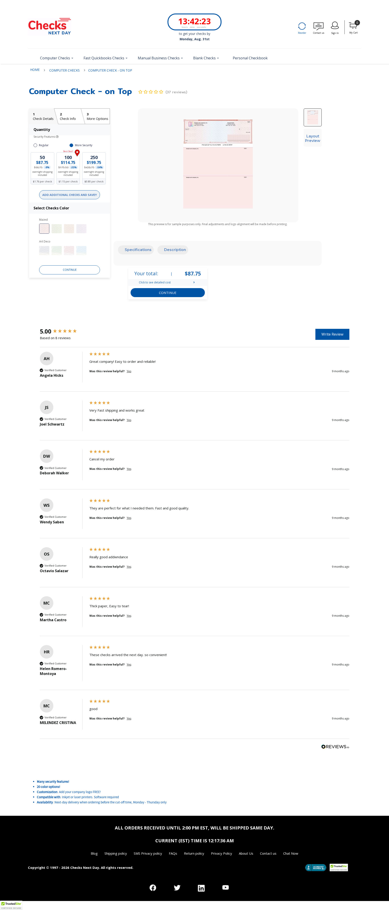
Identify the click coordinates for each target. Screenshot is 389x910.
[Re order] (302, 26)
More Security (83, 145)
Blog (94, 853)
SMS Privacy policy (148, 853)
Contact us (268, 853)
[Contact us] (318, 26)
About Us (246, 853)
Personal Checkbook (250, 58)
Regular (44, 145)
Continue (70, 270)
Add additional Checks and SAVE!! (69, 195)
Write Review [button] (332, 334)
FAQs (173, 853)
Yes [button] (129, 371)
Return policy (194, 853)
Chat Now (290, 853)
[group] (63, 331)
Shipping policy (115, 853)
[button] (55, 60)
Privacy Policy (221, 853)
